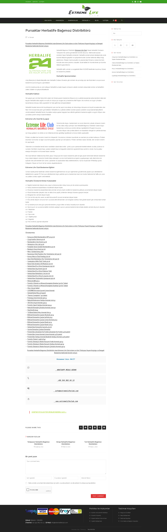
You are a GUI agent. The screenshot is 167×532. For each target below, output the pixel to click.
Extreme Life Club (81, 50)
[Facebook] (120, 45)
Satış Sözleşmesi (125, 515)
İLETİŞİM (41, 1)
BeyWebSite (91, 529)
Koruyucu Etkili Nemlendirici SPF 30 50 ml (41, 237)
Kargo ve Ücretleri (125, 512)
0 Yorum (31, 37)
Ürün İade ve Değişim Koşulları (129, 521)
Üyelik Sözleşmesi (96, 521)
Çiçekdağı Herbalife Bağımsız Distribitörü (123, 75)
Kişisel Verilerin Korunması (99, 518)
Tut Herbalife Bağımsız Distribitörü (93, 443)
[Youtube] (132, 45)
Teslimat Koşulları (125, 518)
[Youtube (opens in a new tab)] (140, 2)
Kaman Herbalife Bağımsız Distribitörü (123, 72)
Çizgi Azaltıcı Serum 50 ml (36, 239)
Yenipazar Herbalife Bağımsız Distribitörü (38, 443)
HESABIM (28, 1)
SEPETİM (35, 1)
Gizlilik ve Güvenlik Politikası (99, 512)
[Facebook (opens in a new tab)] (135, 2)
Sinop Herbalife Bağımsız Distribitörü (65, 443)
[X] (115, 45)
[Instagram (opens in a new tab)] (138, 2)
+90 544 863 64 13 (66, 380)
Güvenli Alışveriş (96, 515)
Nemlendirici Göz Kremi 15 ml (37, 242)
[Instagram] (126, 45)
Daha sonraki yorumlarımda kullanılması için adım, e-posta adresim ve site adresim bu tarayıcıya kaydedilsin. (62, 483)
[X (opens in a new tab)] (132, 2)
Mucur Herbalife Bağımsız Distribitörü (123, 68)
